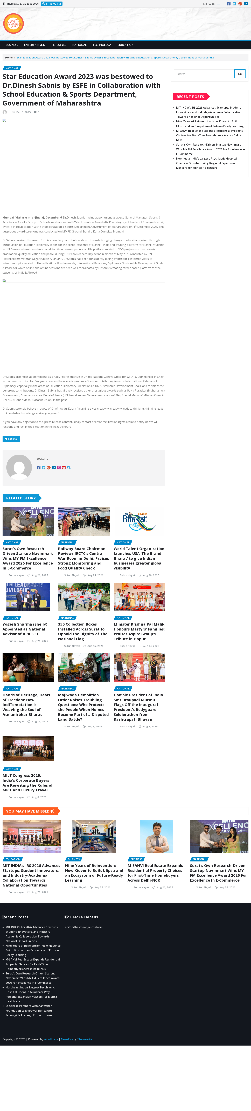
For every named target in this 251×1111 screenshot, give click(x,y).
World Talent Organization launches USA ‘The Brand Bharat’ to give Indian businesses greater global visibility (139, 558)
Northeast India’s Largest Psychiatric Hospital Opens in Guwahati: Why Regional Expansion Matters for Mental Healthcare (206, 163)
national (12, 438)
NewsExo (67, 1039)
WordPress (51, 1039)
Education (126, 45)
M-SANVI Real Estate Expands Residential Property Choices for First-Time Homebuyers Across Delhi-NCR (209, 135)
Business (12, 45)
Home (9, 57)
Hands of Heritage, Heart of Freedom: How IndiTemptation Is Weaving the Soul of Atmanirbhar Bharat (26, 704)
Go (240, 74)
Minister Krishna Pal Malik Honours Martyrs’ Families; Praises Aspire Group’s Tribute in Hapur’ (139, 631)
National (79, 45)
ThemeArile (84, 1039)
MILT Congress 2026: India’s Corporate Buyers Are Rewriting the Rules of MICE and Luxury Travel (28, 782)
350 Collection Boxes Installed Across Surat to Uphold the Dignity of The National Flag (82, 631)
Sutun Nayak (16, 575)
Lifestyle (59, 45)
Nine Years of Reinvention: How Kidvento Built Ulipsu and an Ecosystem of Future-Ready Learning (94, 873)
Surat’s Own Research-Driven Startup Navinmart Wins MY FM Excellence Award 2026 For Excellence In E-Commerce (28, 558)
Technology (102, 45)
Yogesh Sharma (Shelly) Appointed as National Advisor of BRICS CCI (25, 628)
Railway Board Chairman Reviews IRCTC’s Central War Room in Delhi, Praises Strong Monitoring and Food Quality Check (83, 558)
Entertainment (35, 45)
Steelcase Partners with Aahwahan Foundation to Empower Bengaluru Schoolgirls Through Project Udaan (29, 1010)
